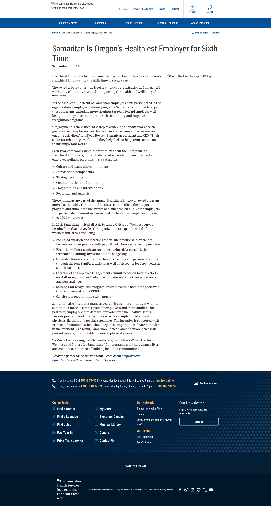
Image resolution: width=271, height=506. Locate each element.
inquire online (165, 380)
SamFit (141, 414)
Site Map (136, 490)
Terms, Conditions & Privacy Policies (157, 490)
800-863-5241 (90, 380)
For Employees (145, 436)
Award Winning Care (136, 465)
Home (55, 32)
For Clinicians (144, 442)
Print (216, 32)
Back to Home (201, 32)
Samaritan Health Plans (149, 408)
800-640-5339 (92, 386)
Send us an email (208, 383)
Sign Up (199, 422)
